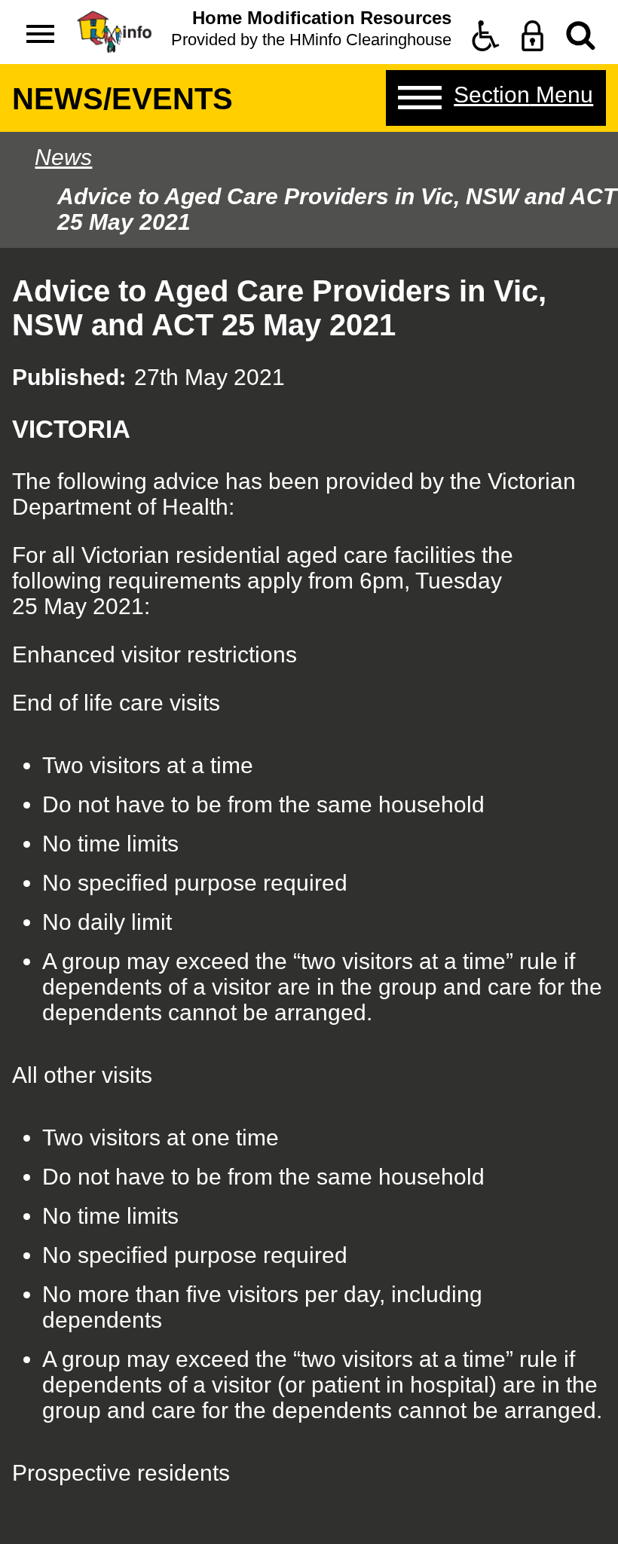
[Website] (580, 35)
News (63, 157)
